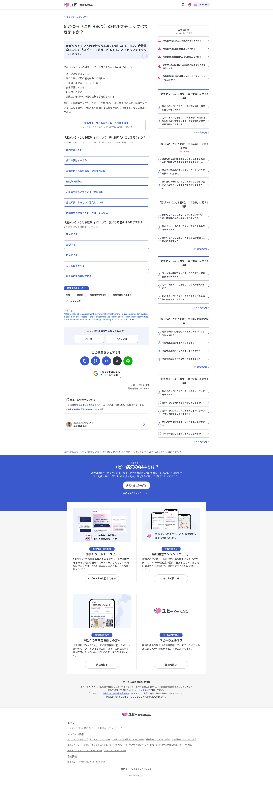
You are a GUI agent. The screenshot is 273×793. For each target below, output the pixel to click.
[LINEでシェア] (128, 360)
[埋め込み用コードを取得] (106, 360)
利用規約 (67, 142)
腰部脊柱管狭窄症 (98, 295)
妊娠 (68, 295)
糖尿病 (80, 295)
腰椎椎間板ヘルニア (122, 295)
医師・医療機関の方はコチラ (136, 493)
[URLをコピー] (84, 360)
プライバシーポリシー (81, 142)
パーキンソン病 (73, 301)
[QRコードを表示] (95, 360)
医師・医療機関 (139, 690)
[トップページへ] (136, 717)
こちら (134, 696)
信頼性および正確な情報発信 (116, 693)
